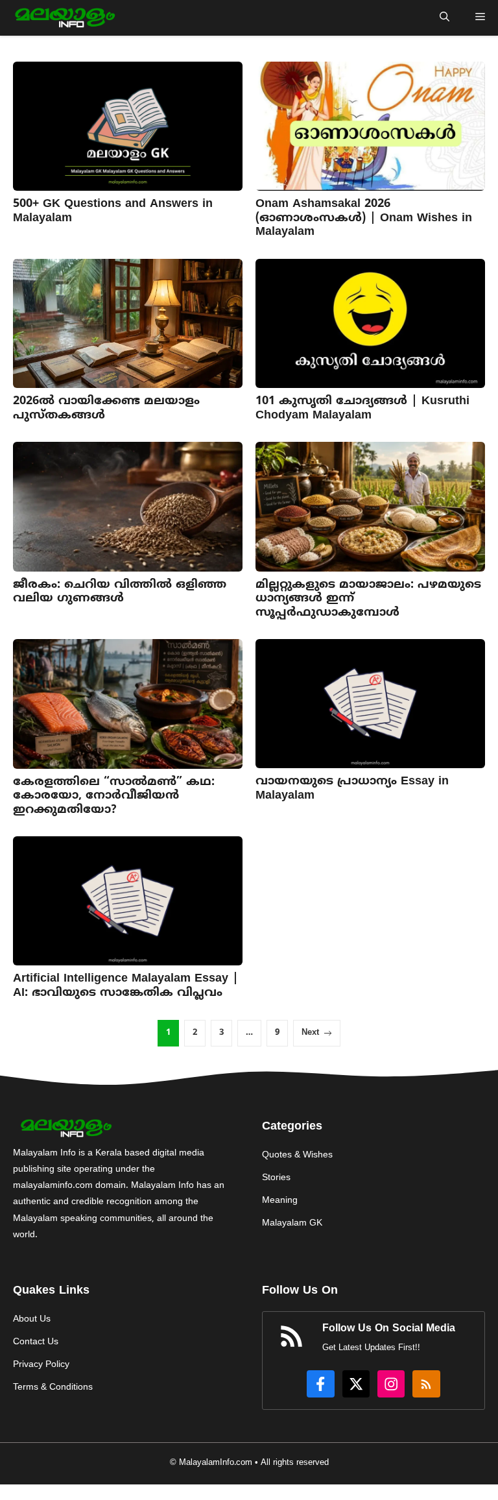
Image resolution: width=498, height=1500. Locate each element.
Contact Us (35, 1342)
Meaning (280, 1200)
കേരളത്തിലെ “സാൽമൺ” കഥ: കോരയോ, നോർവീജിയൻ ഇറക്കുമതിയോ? (114, 796)
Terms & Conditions (53, 1387)
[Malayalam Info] (63, 18)
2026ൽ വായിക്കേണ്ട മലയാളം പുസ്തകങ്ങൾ (106, 408)
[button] (444, 18)
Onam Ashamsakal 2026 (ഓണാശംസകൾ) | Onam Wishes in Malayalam (363, 218)
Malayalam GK (292, 1223)
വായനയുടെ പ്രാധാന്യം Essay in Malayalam (352, 788)
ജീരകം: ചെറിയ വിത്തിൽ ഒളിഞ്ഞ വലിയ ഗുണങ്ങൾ (119, 592)
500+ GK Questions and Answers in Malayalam (113, 211)
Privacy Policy (41, 1364)
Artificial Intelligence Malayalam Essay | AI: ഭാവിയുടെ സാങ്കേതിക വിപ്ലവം (126, 985)
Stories (276, 1177)
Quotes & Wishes (297, 1155)
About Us (32, 1319)
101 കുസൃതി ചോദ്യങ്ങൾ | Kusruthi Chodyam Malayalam (362, 408)
